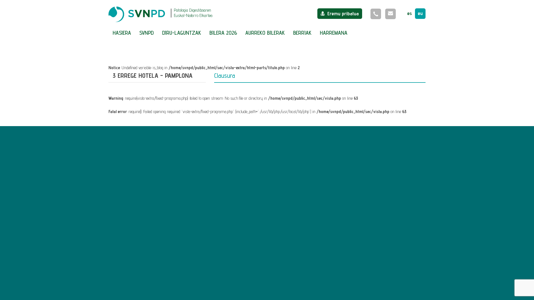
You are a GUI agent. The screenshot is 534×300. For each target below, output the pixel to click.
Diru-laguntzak (181, 32)
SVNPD (146, 32)
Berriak (302, 32)
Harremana (333, 32)
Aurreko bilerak (265, 32)
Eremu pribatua (343, 13)
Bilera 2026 (223, 32)
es (409, 13)
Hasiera (122, 32)
